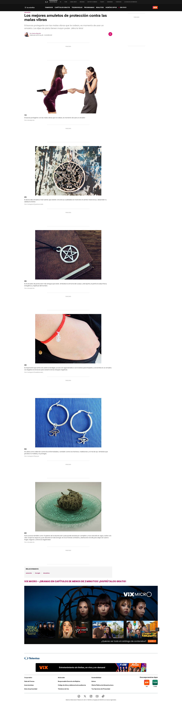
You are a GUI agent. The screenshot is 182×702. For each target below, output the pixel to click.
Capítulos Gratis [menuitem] (62, 7)
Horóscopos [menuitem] (111, 7)
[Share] (110, 34)
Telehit (102, 1)
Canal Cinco (73, 1)
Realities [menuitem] (100, 7)
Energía (37, 573)
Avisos (93, 681)
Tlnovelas (118, 1)
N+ (60, 1)
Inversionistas (29, 685)
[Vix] (155, 7)
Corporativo (28, 677)
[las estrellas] (29, 7)
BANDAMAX (110, 1)
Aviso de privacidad (30, 689)
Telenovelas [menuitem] (77, 7)
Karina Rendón (36, 33)
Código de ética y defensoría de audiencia (72, 685)
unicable (82, 1)
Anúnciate (61, 677)
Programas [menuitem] (89, 7)
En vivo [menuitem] (123, 7)
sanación (27, 12)
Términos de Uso (63, 689)
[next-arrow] (157, 629)
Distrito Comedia (92, 1)
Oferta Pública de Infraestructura (102, 685)
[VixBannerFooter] (91, 667)
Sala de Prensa (29, 681)
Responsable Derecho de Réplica (69, 681)
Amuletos (46, 573)
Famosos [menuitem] (49, 7)
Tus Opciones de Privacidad (100, 689)
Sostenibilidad (96, 677)
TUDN (65, 1)
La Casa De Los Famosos (130, 1)
